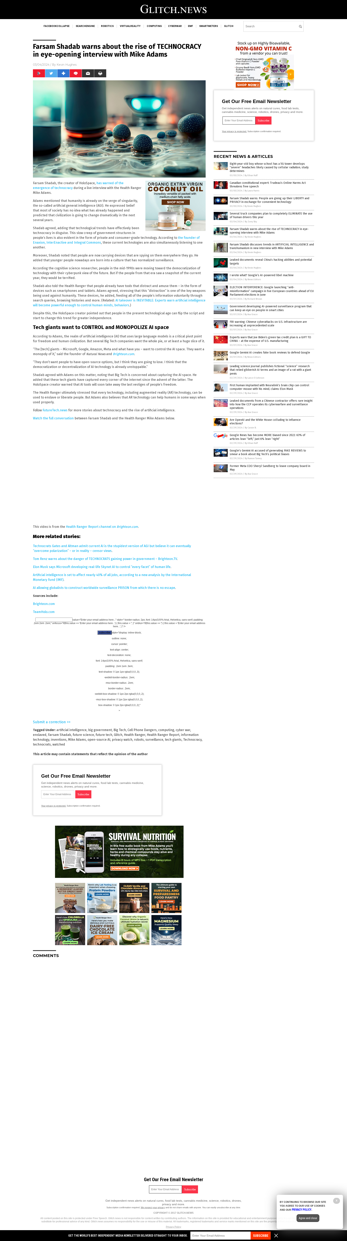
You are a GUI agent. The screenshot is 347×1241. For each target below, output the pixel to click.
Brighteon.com (44, 604)
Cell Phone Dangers (142, 730)
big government (100, 730)
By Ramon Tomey (253, 458)
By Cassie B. (250, 427)
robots (139, 740)
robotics (107, 26)
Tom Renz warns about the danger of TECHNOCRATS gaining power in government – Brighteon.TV (105, 559)
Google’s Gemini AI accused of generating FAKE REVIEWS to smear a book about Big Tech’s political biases (268, 452)
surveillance (154, 740)
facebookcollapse (56, 26)
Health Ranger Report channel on (102, 527)
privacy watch (122, 740)
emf (190, 26)
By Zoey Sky (251, 221)
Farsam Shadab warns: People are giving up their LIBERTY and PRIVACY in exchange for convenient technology (269, 200)
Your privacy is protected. (53, 806)
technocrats (42, 744)
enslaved (39, 735)
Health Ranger (134, 735)
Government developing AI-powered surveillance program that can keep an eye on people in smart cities (270, 308)
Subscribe (260, 1236)
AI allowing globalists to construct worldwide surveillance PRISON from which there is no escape (104, 588)
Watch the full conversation (53, 418)
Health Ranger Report (163, 735)
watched (58, 744)
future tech (104, 735)
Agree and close (308, 1218)
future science (83, 735)
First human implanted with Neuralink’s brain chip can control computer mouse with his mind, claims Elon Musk (269, 387)
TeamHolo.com (44, 612)
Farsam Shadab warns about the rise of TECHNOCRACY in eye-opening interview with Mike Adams (269, 230)
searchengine (85, 26)
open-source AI (99, 740)
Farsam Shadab (59, 735)
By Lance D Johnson (254, 378)
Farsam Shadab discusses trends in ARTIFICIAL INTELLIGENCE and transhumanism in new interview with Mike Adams (272, 246)
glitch (228, 26)
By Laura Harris (252, 190)
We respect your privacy (153, 1207)
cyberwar (175, 26)
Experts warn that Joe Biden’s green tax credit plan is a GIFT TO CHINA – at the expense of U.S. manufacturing (270, 339)
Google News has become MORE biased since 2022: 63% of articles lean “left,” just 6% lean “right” (267, 436)
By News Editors (253, 279)
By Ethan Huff (251, 175)
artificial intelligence (71, 730)
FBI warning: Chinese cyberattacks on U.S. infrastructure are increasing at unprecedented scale (268, 323)
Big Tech (119, 730)
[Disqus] (119, 1011)
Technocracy (192, 740)
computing (154, 26)
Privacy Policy (173, 1227)
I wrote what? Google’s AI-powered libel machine (262, 275)
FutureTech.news (55, 410)
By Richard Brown (253, 299)
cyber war (183, 730)
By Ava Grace (251, 314)
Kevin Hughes (67, 64)
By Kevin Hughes (253, 206)
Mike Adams (77, 740)
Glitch (118, 735)
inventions (58, 740)
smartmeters (208, 26)
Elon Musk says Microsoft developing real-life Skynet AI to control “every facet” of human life (101, 567)
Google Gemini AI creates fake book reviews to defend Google (270, 352)
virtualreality (130, 26)
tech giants (173, 740)
